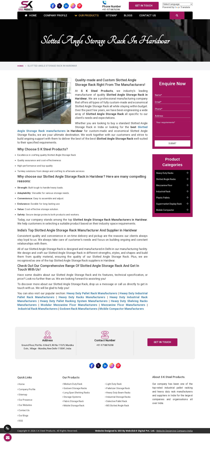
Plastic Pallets (163, 197)
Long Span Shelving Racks (76, 392)
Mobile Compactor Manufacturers (121, 308)
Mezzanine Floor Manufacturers (123, 304)
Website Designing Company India (174, 430)
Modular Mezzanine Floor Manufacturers (69, 304)
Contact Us (147, 15)
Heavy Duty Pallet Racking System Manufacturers (73, 301)
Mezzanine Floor (164, 185)
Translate (185, 7)
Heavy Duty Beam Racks (118, 392)
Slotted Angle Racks (166, 179)
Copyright (22, 431)
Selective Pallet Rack (116, 401)
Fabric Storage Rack (73, 401)
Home (33, 15)
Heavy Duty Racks (164, 173)
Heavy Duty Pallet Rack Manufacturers (92, 293)
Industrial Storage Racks (118, 397)
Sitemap (111, 15)
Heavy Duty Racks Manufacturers (82, 297)
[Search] (177, 15)
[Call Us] (7, 427)
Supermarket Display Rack (169, 204)
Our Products (89, 15)
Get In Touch (143, 5)
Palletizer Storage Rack (118, 388)
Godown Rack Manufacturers (78, 308)
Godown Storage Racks (75, 388)
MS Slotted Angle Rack (117, 405)
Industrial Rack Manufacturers (37, 308)
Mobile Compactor (165, 210)
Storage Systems (72, 397)
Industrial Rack (163, 191)
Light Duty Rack (114, 384)
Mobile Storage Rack (73, 405)
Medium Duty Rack (72, 384)
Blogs (128, 15)
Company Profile (55, 15)
